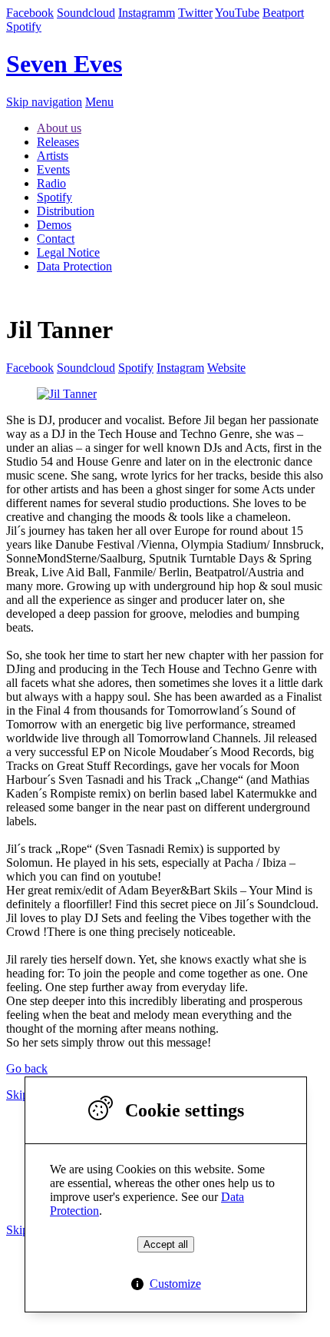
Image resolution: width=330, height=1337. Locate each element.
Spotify (23, 26)
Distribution (65, 210)
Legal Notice (68, 252)
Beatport (283, 12)
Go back (27, 1068)
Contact (55, 238)
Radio (51, 183)
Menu (99, 101)
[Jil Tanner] (67, 393)
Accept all (166, 1244)
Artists (52, 155)
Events (53, 169)
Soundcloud (86, 12)
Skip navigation (44, 101)
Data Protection (74, 266)
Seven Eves (64, 64)
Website (226, 367)
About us (59, 127)
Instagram (180, 367)
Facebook (30, 12)
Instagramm (146, 12)
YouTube (237, 12)
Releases (58, 141)
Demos (54, 224)
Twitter (195, 12)
